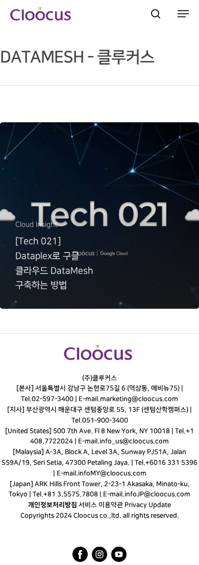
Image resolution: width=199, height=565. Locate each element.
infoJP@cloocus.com (157, 494)
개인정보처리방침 (52, 504)
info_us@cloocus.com (134, 441)
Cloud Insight (36, 224)
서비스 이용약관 (101, 504)
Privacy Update (148, 504)
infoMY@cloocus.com (112, 473)
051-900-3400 (105, 420)
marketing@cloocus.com (139, 398)
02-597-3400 (52, 398)
